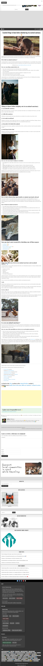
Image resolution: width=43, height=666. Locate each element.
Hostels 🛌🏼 (25, 656)
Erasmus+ (21, 655)
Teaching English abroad (36, 659)
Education (7, 655)
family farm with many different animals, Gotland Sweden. (25, 385)
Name (2, 449)
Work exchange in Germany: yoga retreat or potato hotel (11, 554)
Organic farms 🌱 (4, 659)
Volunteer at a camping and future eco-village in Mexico (19, 572)
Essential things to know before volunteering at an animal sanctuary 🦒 (22, 33)
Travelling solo (35, 415)
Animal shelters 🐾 (5, 652)
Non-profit (10, 602)
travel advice (25, 415)
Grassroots (20, 656)
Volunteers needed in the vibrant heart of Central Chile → (32, 428)
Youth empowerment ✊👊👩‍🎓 (27, 660)
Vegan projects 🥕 (10, 660)
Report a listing (19, 598)
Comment (3, 437)
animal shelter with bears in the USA (24, 65)
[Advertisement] (21, 19)
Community (39, 652)
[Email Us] (40, 29)
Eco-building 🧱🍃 (28, 654)
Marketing (19, 658)
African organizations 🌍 (6, 651)
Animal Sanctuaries (6, 247)
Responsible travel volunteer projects (9, 411)
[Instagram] (37, 29)
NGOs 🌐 (31, 658)
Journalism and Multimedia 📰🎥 (12, 658)
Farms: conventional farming (36, 655)
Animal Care (6, 376)
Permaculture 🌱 (17, 659)
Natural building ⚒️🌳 (25, 658)
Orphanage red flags (6, 630)
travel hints (30, 415)
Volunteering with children (17, 630)
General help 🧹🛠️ (14, 656)
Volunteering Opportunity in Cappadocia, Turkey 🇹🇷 (18, 576)
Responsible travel (8, 415)
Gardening (8, 656)
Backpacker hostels (29, 652)
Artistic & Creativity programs (20, 652)
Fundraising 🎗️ (4, 656)
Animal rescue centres (24, 651)
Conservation (6, 369)
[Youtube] (39, 29)
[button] (21, 468)
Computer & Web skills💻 (6, 654)
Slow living (14, 415)
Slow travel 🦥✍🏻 (20, 415)
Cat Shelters (5, 244)
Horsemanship (6, 378)
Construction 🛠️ (13, 654)
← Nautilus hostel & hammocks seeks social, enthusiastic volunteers (13, 427)
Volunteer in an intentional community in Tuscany (10, 562)
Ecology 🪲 (3, 655)
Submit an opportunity (7, 642)
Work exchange (5, 602)
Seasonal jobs (18, 602)
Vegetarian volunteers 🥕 (18, 660)
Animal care (12, 651)
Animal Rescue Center (8, 373)
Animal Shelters (5, 249)
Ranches (16, 374)
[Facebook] (36, 29)
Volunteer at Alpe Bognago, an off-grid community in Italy (11, 558)
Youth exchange (35, 660)
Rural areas (29, 659)
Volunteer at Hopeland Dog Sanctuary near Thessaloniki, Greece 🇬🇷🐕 (14, 556)
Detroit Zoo (33, 339)
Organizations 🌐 (11, 659)
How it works (5, 598)
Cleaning (34, 652)
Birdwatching (6, 380)
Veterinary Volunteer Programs (9, 379)
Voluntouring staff (4, 572)
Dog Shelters (5, 245)
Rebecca (12, 419)
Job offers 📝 (4, 658)
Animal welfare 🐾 (11, 652)
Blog (11, 383)
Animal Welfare (24, 383)
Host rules (14, 642)
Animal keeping (17, 651)
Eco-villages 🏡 (34, 654)
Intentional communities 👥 (32, 656)
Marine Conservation (7, 375)
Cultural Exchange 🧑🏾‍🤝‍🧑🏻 (20, 654)
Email (2, 451)
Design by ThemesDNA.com (21, 665)
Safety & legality (12, 598)
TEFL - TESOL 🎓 (4, 660)
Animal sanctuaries (32, 651)
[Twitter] (35, 29)
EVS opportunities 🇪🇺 (27, 655)
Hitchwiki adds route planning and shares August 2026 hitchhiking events (14, 560)
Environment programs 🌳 (14, 655)
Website (2, 453)
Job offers (14, 602)
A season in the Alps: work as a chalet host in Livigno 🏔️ (18, 570)
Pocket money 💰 (24, 659)
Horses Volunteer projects (7, 246)
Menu (3, 29)
